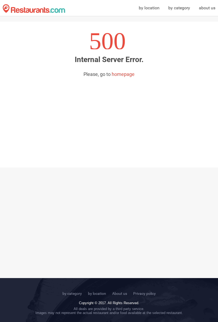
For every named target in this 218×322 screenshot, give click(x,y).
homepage (123, 74)
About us (119, 293)
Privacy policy (144, 293)
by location (149, 7)
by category (179, 7)
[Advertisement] (109, 117)
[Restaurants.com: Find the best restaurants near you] (34, 8)
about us (207, 7)
